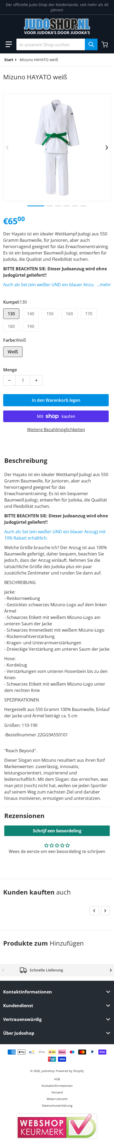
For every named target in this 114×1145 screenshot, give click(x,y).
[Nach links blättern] (7, 147)
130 (11, 314)
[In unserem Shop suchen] (91, 44)
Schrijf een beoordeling (57, 831)
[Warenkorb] (105, 44)
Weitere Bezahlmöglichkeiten (56, 429)
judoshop (48, 1071)
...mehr (104, 285)
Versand (57, 1092)
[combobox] (57, 44)
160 (69, 314)
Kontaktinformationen (57, 1086)
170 (88, 314)
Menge (10, 370)
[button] (8, 44)
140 (30, 314)
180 (11, 326)
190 (30, 326)
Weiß (13, 352)
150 (50, 314)
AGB (57, 1079)
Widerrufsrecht (57, 1099)
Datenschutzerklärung (57, 1105)
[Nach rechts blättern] (107, 147)
